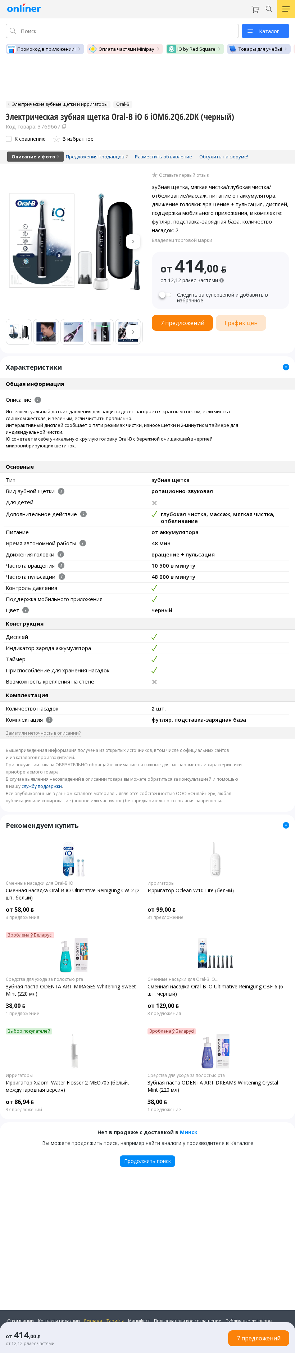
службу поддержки (42, 786)
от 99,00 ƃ (162, 910)
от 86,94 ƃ (20, 1102)
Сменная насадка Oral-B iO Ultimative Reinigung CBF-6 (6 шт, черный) (215, 990)
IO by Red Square (196, 49)
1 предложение (22, 1013)
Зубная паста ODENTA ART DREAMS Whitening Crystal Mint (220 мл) (213, 1086)
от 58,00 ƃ (20, 910)
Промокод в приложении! (46, 49)
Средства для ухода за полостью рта (44, 979)
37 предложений (24, 1109)
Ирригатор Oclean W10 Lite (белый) (191, 890)
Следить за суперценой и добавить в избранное (222, 297)
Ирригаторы (161, 883)
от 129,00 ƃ (163, 1006)
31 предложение (165, 917)
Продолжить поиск (147, 1161)
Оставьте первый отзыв (184, 175)
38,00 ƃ (15, 1006)
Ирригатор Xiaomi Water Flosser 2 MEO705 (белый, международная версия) (67, 1086)
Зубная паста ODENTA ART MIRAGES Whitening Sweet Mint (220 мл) (71, 990)
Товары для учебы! (260, 49)
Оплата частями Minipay (126, 49)
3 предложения (22, 917)
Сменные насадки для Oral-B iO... (41, 883)
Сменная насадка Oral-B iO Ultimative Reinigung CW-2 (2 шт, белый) (73, 894)
